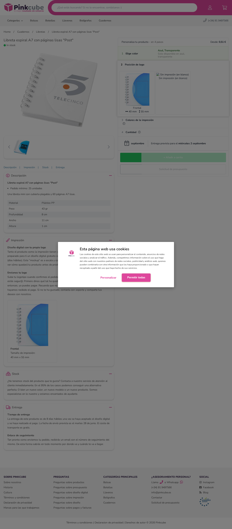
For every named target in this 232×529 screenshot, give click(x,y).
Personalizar (108, 277)
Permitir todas (136, 277)
